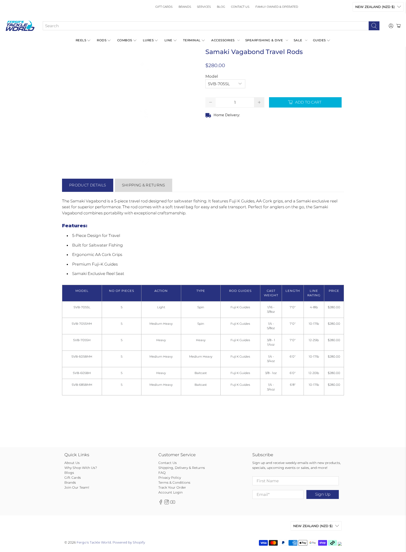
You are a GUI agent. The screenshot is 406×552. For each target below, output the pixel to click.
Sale (298, 40)
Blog (221, 6)
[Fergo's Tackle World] (20, 25)
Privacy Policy (169, 477)
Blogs (69, 473)
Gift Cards (163, 6)
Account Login (170, 492)
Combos (124, 40)
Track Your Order (172, 487)
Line (168, 40)
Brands (185, 6)
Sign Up (322, 494)
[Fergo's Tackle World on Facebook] (160, 503)
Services (204, 6)
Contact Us (240, 6)
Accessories (223, 40)
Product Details (87, 185)
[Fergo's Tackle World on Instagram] (166, 503)
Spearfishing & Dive (264, 40)
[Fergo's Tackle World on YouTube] (172, 503)
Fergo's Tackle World (94, 542)
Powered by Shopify (129, 542)
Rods (101, 40)
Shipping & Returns (143, 185)
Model (211, 76)
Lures (148, 40)
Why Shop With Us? (80, 468)
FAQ (162, 473)
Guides (319, 40)
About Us (72, 463)
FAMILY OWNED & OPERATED (276, 6)
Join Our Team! (76, 487)
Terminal (192, 40)
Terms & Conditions (174, 482)
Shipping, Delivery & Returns (181, 468)
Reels (81, 40)
